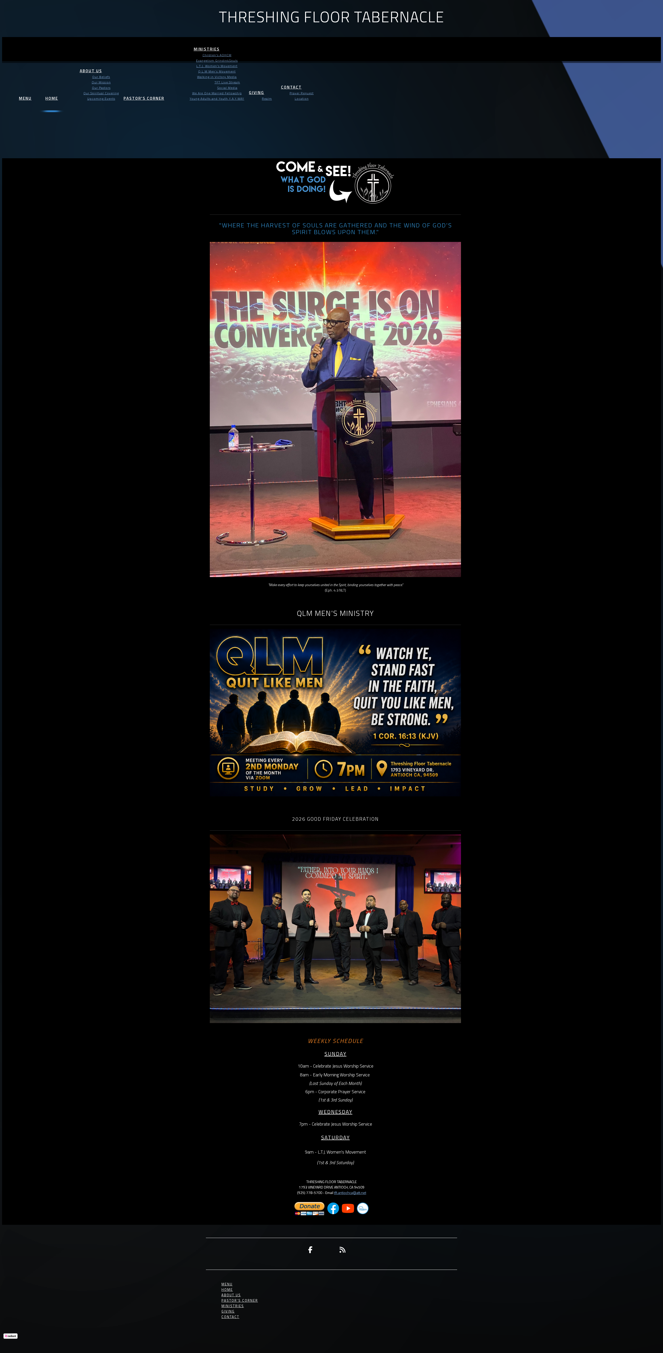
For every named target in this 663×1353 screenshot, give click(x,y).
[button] (25, 93)
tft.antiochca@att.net (350, 1192)
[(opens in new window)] (333, 1214)
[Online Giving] (309, 1214)
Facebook (310, 1249)
